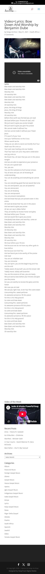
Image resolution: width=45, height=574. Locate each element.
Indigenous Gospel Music (13, 493)
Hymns (7, 487)
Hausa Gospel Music (11, 483)
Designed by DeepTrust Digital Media (22, 571)
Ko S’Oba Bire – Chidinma (13, 435)
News (6, 510)
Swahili (7, 530)
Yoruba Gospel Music (12, 537)
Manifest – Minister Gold (13, 439)
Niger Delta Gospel (11, 513)
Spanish (7, 527)
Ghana (6, 476)
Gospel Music (9, 480)
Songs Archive (12, 32)
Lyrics (6, 503)
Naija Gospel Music (11, 507)
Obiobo (7, 517)
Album (6, 466)
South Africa (34, 32)
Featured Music (10, 470)
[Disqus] (22, 362)
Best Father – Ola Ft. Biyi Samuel (16, 448)
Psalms (7, 520)
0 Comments (9, 35)
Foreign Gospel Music (12, 473)
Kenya (6, 500)
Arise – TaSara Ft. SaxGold (13, 432)
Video (6, 534)
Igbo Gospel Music (11, 490)
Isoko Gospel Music (11, 497)
